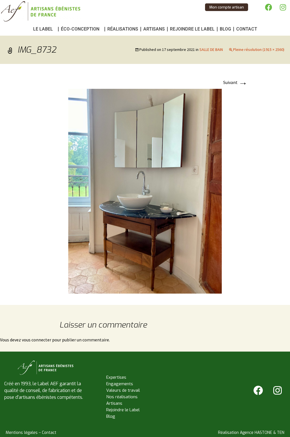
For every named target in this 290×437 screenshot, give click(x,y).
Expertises (116, 377)
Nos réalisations (122, 397)
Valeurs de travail (123, 390)
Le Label (43, 29)
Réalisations (122, 29)
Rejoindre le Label (192, 29)
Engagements (119, 384)
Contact (246, 29)
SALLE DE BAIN (211, 49)
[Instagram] (283, 7)
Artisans (154, 29)
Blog (225, 29)
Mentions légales (22, 432)
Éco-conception (80, 29)
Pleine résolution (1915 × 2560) (258, 49)
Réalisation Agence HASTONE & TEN (251, 432)
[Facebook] (269, 7)
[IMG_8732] (145, 190)
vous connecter (36, 340)
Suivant (235, 82)
